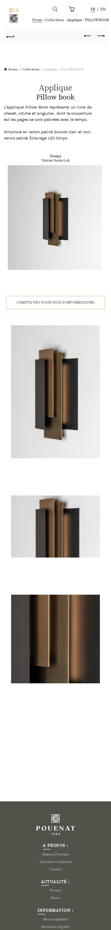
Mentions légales (55, 927)
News (55, 898)
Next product (100, 36)
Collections (54, 20)
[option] (103, 10)
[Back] (10, 36)
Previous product (87, 36)
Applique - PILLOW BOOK (88, 20)
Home (37, 20)
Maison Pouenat (55, 854)
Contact (55, 869)
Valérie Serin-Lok (56, 160)
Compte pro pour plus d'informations (56, 302)
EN (103, 9)
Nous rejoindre (55, 919)
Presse (55, 890)
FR (93, 9)
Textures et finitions (55, 862)
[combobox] (93, 10)
